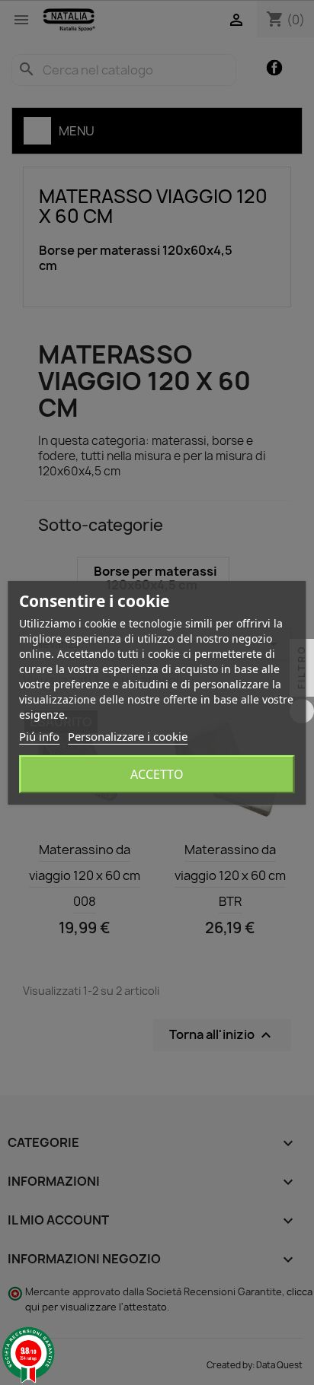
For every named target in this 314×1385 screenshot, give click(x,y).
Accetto (157, 774)
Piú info (39, 736)
